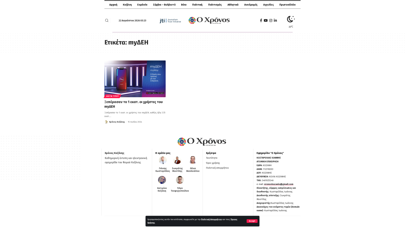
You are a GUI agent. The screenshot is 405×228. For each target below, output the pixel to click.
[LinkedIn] (275, 20)
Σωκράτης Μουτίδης (177, 169)
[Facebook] (261, 20)
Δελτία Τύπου (112, 96)
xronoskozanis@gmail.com (278, 184)
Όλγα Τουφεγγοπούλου (180, 189)
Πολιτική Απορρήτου (211, 219)
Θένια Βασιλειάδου (192, 169)
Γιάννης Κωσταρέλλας (163, 169)
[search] (106, 20)
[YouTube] (265, 20)
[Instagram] (270, 20)
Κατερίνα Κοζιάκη (162, 189)
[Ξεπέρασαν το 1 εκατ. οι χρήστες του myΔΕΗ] (135, 78)
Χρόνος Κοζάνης (117, 122)
